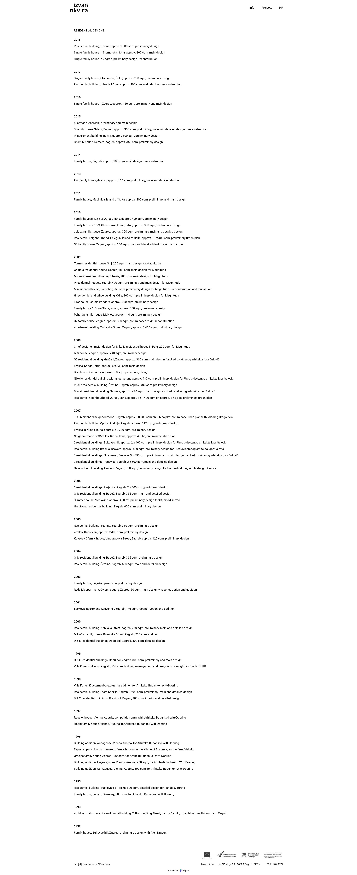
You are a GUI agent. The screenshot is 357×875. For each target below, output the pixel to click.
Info (252, 7)
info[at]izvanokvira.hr (85, 864)
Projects (266, 7)
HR (281, 7)
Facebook (104, 864)
